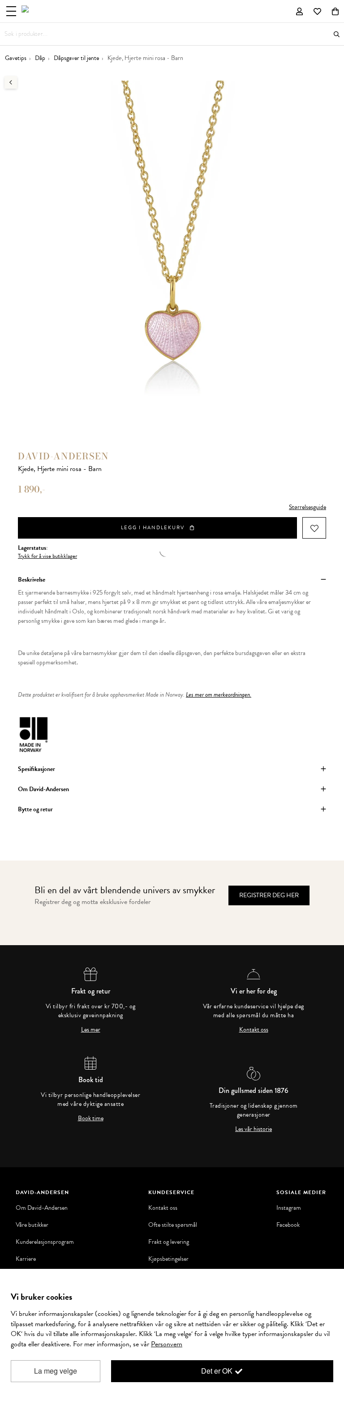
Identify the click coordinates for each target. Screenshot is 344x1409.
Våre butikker (32, 1225)
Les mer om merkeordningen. (218, 694)
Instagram (288, 1207)
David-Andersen (63, 456)
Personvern (166, 1344)
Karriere (26, 1259)
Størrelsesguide (307, 507)
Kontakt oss (253, 1029)
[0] (335, 11)
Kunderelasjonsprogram (45, 1242)
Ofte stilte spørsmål (172, 1225)
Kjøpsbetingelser (168, 1259)
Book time (90, 1118)
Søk (336, 34)
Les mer (90, 1029)
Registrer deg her (269, 895)
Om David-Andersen (42, 1207)
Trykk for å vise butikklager (47, 556)
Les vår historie (253, 1129)
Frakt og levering (168, 1242)
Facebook (288, 1225)
